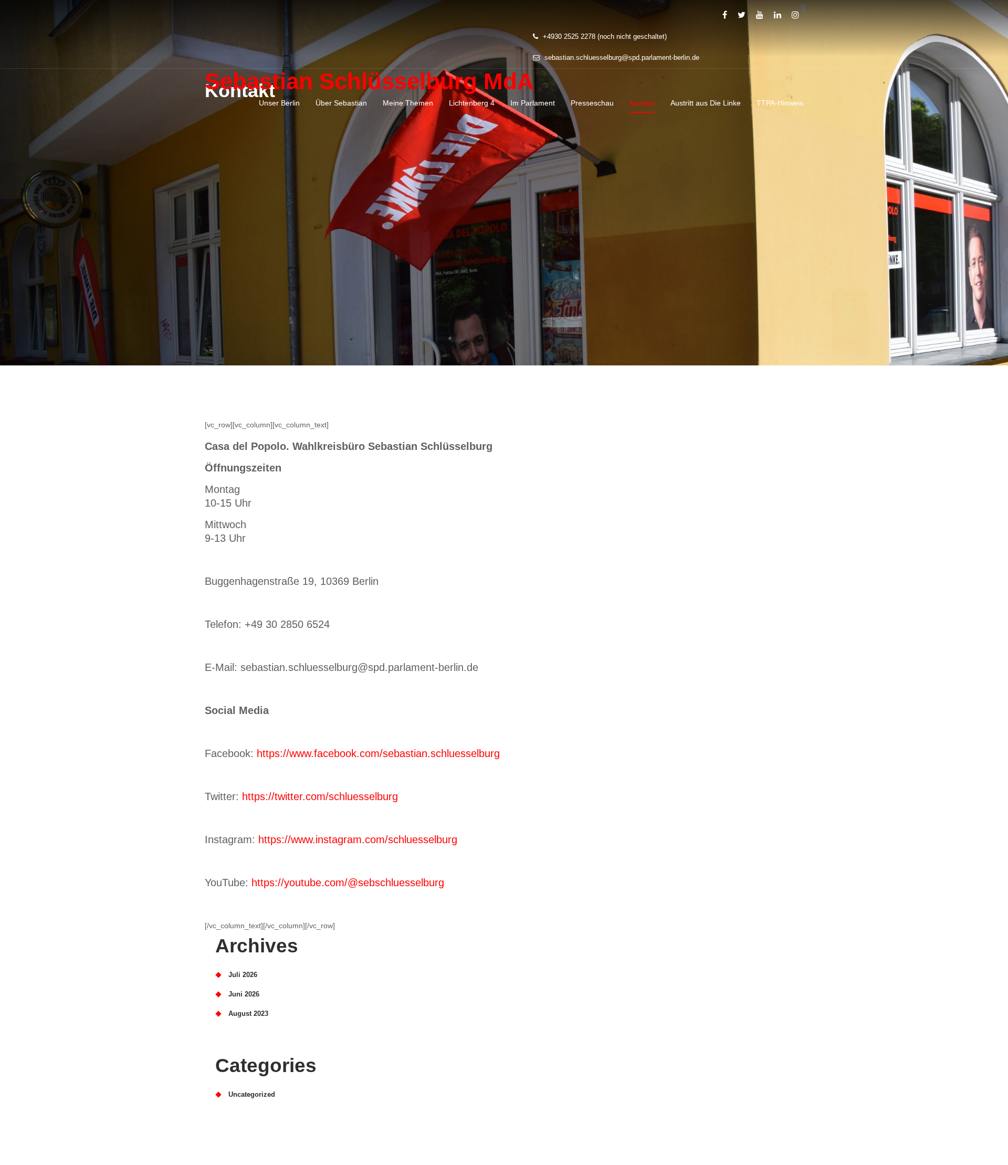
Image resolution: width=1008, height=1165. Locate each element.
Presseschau (592, 103)
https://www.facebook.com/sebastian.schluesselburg (378, 753)
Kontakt (642, 103)
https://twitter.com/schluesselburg (320, 796)
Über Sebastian (341, 103)
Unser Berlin (279, 103)
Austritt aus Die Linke (705, 103)
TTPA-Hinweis (780, 103)
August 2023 (248, 1013)
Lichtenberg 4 (472, 103)
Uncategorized (251, 1094)
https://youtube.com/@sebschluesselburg (347, 882)
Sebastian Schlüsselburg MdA (369, 81)
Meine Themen (408, 103)
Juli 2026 (242, 975)
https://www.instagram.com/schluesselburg (357, 839)
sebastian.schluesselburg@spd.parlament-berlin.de (620, 57)
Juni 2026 (243, 994)
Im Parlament (532, 103)
